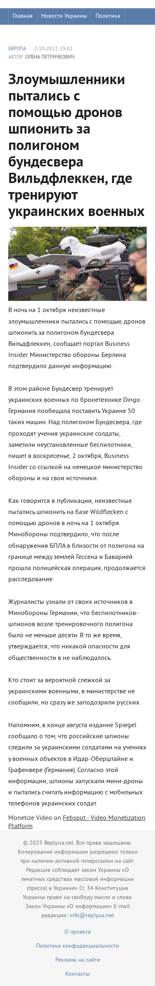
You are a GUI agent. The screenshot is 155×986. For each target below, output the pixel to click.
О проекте (77, 932)
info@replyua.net (91, 915)
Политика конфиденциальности (77, 946)
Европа (17, 49)
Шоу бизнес (27, 32)
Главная (23, 16)
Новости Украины (64, 16)
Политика (107, 16)
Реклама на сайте (77, 960)
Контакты (77, 974)
